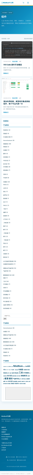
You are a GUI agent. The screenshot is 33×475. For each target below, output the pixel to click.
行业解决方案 (6, 137)
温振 (4, 278)
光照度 (5, 254)
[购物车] (23, 2)
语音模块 (5, 157)
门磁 (4, 209)
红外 (4, 202)
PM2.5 (5, 205)
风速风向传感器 (22, 383)
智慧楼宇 (3, 432)
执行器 (5, 164)
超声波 (5, 195)
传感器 (5, 150)
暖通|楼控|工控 (7, 275)
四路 (10, 373)
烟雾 (4, 212)
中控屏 (5, 177)
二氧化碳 (5, 222)
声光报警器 (6, 291)
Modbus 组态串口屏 (6, 436)
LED (12, 366)
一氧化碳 (5, 240)
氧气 (4, 247)
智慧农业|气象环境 (8, 268)
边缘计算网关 (6, 305)
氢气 (4, 236)
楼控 (11, 378)
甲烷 (4, 243)
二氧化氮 (5, 233)
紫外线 (5, 257)
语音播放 (5, 294)
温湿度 (5, 216)
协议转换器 (6, 308)
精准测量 (15, 381)
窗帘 (4, 153)
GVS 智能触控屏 (5, 434)
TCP (7, 369)
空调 (4, 174)
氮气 (4, 250)
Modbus (18, 366)
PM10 (5, 184)
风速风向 (5, 130)
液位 (4, 191)
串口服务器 (6, 301)
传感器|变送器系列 (8, 264)
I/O (7, 366)
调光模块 (5, 170)
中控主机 (5, 160)
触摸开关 (23, 381)
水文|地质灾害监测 (8, 261)
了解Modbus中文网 (6, 443)
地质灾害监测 (15, 373)
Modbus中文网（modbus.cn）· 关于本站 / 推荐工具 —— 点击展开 (16, 473)
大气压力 (5, 219)
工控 (4, 281)
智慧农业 (3, 427)
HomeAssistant (7, 140)
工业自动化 (4, 429)
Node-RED (15, 61)
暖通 (6, 378)
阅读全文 (6, 73)
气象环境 (5, 271)
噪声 (4, 226)
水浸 (4, 188)
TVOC (9, 369)
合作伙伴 (3, 450)
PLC (24, 366)
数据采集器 (14, 375)
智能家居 (5, 144)
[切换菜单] (28, 2)
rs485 (27, 366)
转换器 (5, 146)
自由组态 (19, 381)
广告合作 (3, 447)
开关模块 (5, 167)
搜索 (5, 318)
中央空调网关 (4, 439)
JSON (9, 366)
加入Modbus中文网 (6, 445)
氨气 (4, 229)
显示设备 (5, 298)
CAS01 (4, 366)
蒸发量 (5, 198)
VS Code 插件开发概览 (12, 65)
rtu (4, 369)
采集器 (5, 133)
